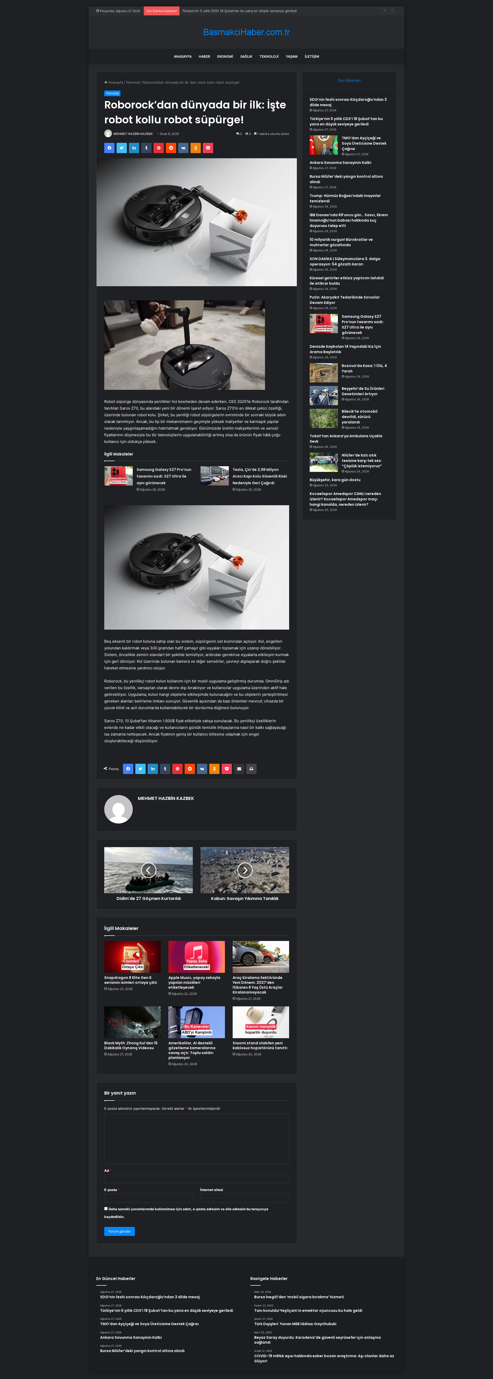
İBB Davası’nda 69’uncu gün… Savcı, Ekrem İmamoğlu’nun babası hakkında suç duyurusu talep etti (349, 220)
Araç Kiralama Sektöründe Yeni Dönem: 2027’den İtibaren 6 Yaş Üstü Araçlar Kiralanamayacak (258, 985)
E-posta (112, 1190)
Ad (107, 1170)
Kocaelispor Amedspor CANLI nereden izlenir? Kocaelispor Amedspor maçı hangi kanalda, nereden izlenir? (345, 499)
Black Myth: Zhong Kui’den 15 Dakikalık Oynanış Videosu (131, 1045)
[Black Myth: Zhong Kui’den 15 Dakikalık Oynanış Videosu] (132, 1022)
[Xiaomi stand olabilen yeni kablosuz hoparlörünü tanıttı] (261, 1022)
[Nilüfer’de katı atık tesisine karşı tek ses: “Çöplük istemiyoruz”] (324, 462)
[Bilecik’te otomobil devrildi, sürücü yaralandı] (324, 418)
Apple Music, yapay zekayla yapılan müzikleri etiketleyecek (194, 982)
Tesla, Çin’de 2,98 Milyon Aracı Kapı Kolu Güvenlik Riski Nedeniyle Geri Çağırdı (260, 476)
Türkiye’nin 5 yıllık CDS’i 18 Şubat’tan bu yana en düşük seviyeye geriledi (346, 121)
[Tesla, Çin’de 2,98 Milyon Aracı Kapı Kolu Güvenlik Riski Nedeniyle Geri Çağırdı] (215, 475)
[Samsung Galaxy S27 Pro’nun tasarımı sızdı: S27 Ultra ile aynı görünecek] (119, 475)
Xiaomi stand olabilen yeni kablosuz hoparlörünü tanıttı (260, 1045)
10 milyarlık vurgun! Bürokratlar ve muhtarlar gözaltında (341, 242)
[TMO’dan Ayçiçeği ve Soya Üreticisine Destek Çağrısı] (324, 145)
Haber (204, 56)
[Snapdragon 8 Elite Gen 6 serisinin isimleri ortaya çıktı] (132, 957)
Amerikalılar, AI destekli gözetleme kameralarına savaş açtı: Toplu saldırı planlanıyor (191, 1050)
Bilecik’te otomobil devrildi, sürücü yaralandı (359, 417)
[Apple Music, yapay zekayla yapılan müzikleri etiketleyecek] (196, 957)
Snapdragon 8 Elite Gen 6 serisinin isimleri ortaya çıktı (130, 980)
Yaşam (292, 56)
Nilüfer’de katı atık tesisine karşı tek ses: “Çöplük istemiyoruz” (362, 461)
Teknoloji (269, 56)
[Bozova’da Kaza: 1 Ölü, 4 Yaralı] (324, 372)
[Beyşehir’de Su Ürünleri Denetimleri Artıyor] (324, 395)
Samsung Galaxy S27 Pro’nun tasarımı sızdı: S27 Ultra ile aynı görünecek (164, 476)
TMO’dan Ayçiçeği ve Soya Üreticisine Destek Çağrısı (224, 11)
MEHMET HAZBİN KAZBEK (133, 134)
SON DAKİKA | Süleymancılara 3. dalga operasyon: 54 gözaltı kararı (345, 261)
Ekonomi (225, 56)
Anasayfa (183, 56)
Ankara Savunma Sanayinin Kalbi (340, 162)
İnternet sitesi (211, 1190)
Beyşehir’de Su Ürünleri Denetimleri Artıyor (363, 391)
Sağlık (246, 56)
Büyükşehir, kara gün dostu (335, 479)
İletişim (312, 56)
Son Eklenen (349, 80)
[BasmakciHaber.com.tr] (246, 32)
